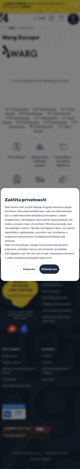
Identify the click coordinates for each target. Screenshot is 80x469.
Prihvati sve (49, 269)
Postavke (29, 269)
